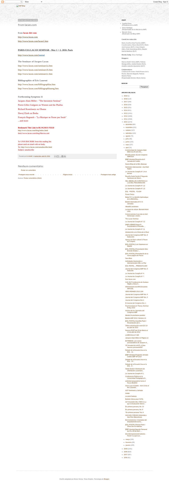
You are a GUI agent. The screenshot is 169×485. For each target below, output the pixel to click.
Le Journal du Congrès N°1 (134, 373)
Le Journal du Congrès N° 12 (135, 186)
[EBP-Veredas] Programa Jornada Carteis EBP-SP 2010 (136, 355)
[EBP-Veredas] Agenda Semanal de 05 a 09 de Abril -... (136, 430)
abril (127, 148)
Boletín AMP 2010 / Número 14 (135, 318)
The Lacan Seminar (132, 219)
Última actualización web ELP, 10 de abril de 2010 (136, 326)
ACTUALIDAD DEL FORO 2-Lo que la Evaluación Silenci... (135, 403)
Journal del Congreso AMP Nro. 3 (136, 297)
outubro (128, 130)
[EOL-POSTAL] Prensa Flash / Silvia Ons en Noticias (135, 425)
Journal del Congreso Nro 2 (134, 300)
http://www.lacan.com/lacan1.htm (33, 41)
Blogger (106, 479)
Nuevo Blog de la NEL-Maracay (136, 164)
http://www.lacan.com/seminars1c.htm (35, 74)
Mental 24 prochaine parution (135, 315)
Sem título (128, 258)
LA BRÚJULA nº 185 (132, 335)
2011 (126, 119)
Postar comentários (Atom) (33, 178)
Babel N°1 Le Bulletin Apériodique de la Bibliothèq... (136, 198)
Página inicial (67, 174)
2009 (126, 449)
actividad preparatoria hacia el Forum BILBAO (135, 382)
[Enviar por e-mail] (55, 156)
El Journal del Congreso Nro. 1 (135, 303)
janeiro (128, 445)
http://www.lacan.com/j (28, 55)
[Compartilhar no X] (60, 156)
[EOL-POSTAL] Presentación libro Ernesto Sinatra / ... (136, 250)
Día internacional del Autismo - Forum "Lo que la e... (135, 435)
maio (127, 145)
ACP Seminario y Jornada (134, 390)
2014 (126, 110)
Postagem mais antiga (108, 174)
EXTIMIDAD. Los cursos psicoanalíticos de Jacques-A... (136, 342)
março (128, 439)
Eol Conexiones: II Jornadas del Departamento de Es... (136, 421)
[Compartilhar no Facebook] (62, 156)
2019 (126, 96)
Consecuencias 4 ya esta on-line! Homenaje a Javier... (136, 215)
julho (127, 139)
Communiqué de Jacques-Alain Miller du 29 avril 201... (136, 151)
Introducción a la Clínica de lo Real (137, 232)
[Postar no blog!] (58, 156)
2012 (126, 116)
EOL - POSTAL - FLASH (133, 191)
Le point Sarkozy (131, 396)
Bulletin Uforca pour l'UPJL (134, 399)
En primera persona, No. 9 (134, 409)
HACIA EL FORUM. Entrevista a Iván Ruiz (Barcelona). (135, 416)
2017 (126, 102)
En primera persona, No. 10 (134, 407)
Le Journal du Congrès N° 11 (135, 229)
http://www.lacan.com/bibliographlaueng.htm (38, 88)
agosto (128, 136)
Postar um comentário (28, 170)
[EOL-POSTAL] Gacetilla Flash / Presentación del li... (135, 322)
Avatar (127, 393)
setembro (129, 133)
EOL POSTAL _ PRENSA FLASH (136, 266)
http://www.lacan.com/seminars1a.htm (35, 66)
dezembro (129, 124)
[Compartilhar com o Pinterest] (65, 156)
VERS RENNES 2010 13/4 (134, 291)
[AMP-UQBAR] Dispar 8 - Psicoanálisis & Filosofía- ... (135, 225)
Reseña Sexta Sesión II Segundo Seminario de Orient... (136, 177)
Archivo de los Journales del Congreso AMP (134, 311)
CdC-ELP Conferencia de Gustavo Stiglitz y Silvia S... (136, 283)
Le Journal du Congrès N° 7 (134, 276)
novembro (129, 127)
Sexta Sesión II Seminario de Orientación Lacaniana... (135, 369)
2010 (126, 122)
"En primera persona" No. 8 (134, 412)
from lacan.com (130, 279)
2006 (126, 457)
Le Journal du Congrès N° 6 (134, 273)
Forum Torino (129, 194)
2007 (126, 454)
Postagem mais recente (26, 174)
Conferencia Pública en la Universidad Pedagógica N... (135, 377)
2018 (126, 99)
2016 (126, 105)
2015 (126, 107)
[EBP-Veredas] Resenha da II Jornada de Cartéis (135, 160)
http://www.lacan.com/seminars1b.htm (35, 70)
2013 (126, 113)
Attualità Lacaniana (131, 206)
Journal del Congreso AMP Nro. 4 (136, 294)
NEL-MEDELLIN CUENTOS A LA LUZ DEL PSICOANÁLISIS (136, 182)
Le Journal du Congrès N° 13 (135, 188)
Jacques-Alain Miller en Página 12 (136, 338)
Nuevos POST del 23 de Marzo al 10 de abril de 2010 (136, 331)
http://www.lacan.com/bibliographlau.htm (36, 84)
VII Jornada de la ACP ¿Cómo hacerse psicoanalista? (135, 346)
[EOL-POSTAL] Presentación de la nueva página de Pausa (136, 254)
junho (128, 142)
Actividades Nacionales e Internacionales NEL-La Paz (135, 262)
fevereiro (129, 442)
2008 (126, 452)
